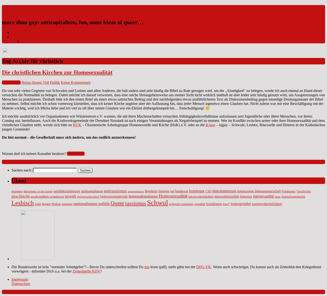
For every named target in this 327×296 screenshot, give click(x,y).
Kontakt (17, 32)
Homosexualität (173, 196)
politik (104, 203)
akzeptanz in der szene (38, 191)
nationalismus (85, 203)
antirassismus (115, 191)
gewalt (70, 196)
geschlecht (20, 196)
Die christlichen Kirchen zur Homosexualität (57, 72)
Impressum (19, 37)
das (146, 267)
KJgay (210, 125)
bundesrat (181, 191)
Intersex (246, 196)
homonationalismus (143, 196)
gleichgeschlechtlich (88, 196)
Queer (117, 203)
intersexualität (263, 196)
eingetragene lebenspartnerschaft (259, 191)
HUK (77, 125)
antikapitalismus (92, 191)
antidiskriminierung (67, 191)
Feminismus (289, 191)
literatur (46, 204)
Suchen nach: (21, 170)
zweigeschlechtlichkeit (267, 204)
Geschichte (304, 191)
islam (278, 196)
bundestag (196, 191)
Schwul (157, 202)
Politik (55, 82)
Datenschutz (30, 41)
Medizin (56, 204)
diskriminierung (224, 191)
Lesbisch (22, 202)
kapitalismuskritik (293, 196)
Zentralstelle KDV (87, 271)
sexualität (199, 204)
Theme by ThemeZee (18, 292)
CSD (208, 191)
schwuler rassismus (181, 204)
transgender (241, 203)
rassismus (135, 203)
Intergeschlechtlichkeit (201, 196)
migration (67, 204)
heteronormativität (114, 196)
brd (172, 191)
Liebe (38, 204)
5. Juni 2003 (11, 82)
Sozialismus (214, 204)
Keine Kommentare (75, 82)
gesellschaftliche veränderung (47, 196)
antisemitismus (136, 191)
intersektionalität (226, 196)
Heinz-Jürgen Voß (35, 82)
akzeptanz (17, 191)
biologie (163, 191)
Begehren (151, 191)
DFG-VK (203, 267)
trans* (226, 204)
